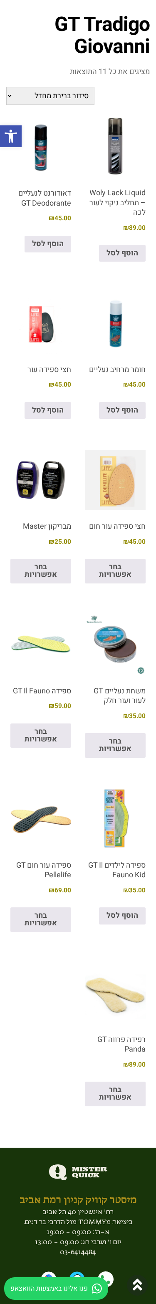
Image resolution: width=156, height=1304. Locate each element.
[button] (11, 136)
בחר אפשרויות (115, 570)
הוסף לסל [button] (122, 253)
